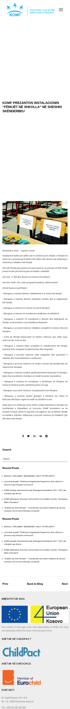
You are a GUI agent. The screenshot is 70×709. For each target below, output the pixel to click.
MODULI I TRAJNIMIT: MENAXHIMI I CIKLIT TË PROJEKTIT (29, 476)
